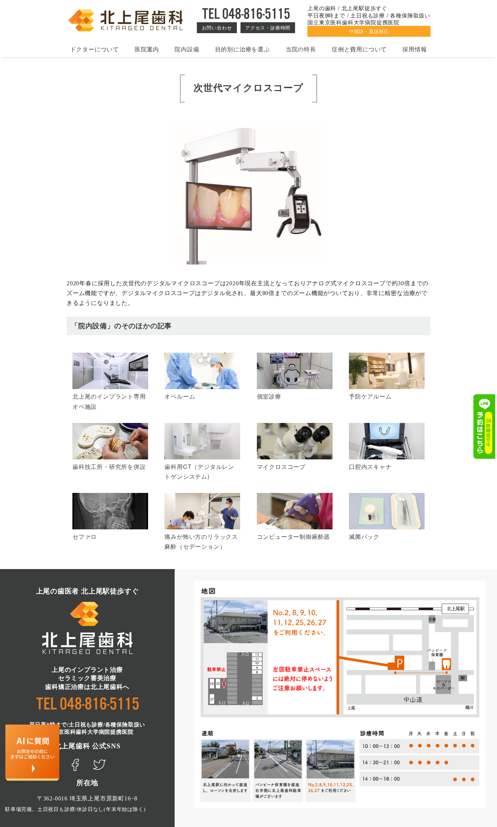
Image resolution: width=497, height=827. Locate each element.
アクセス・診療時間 (267, 27)
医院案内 (147, 49)
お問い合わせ (217, 27)
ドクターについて (94, 49)
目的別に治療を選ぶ (242, 49)
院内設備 (187, 49)
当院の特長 (301, 49)
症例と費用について (359, 49)
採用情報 (414, 49)
